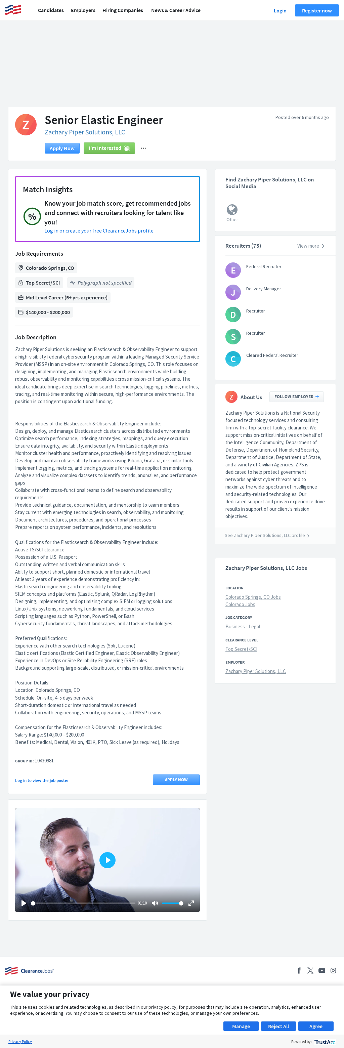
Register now (317, 10)
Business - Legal (242, 626)
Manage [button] (241, 1026)
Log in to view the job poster (42, 780)
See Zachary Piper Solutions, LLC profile (265, 535)
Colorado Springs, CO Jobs (253, 597)
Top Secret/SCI (241, 649)
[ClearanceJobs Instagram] (333, 970)
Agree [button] (315, 1026)
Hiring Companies (122, 10)
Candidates (51, 10)
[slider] (83, 903)
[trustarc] (324, 1041)
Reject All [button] (278, 1026)
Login (280, 10)
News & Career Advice (176, 10)
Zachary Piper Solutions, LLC (85, 132)
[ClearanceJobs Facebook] (299, 970)
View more (308, 246)
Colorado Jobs (240, 604)
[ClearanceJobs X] (310, 970)
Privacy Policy (20, 1041)
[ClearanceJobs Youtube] (322, 970)
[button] (143, 148)
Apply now (62, 148)
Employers (83, 10)
